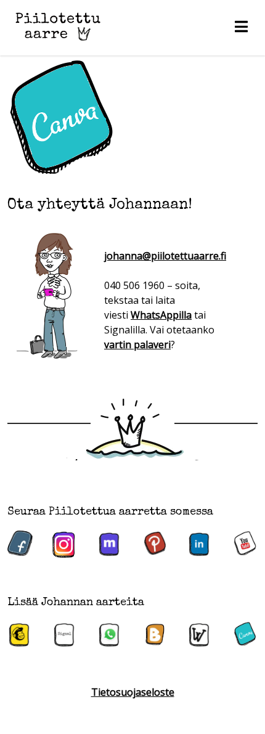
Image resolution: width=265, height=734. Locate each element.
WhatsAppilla (161, 315)
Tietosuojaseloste (132, 692)
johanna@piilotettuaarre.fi (165, 256)
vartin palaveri (137, 344)
